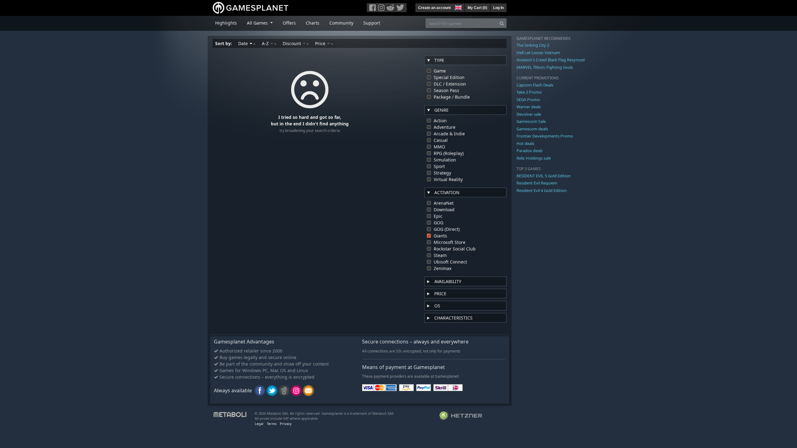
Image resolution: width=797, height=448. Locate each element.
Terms (271, 423)
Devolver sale (528, 114)
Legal (259, 423)
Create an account (434, 8)
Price (321, 43)
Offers (289, 23)
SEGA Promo (528, 99)
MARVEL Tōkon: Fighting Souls (544, 67)
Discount (292, 43)
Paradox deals (529, 150)
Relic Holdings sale (533, 158)
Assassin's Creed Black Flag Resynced (550, 60)
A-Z (266, 43)
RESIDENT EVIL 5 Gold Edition (543, 176)
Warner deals (528, 107)
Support (371, 23)
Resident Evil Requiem (536, 183)
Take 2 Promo (529, 92)
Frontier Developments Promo (544, 136)
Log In (498, 8)
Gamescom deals (532, 129)
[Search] (502, 23)
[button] (458, 7)
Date (243, 43)
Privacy (286, 423)
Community (341, 23)
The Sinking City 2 (532, 45)
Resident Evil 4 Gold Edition (541, 190)
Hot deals (525, 143)
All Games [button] (258, 23)
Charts (312, 23)
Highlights (226, 23)
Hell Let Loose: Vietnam (538, 52)
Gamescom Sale (531, 121)
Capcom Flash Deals (534, 85)
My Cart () (477, 8)
